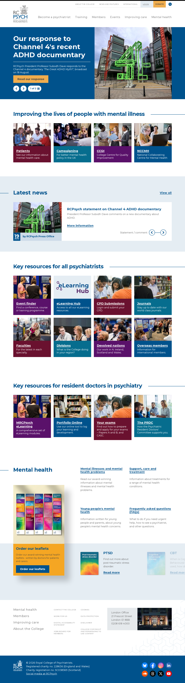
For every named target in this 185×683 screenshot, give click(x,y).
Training (81, 17)
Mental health (161, 17)
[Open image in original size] (20, 14)
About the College (85, 4)
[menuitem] (54, 17)
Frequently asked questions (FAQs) (150, 510)
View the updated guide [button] (34, 76)
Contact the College (65, 610)
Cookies (85, 610)
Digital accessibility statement (64, 624)
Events (115, 17)
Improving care (136, 17)
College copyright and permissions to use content (91, 631)
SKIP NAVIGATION (70, 3)
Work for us (60, 616)
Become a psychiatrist (54, 17)
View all (166, 192)
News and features (109, 4)
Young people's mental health (97, 510)
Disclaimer (86, 623)
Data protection (90, 616)
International (130, 4)
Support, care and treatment (142, 470)
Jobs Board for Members (62, 632)
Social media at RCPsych (41, 673)
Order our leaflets (32, 569)
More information (80, 225)
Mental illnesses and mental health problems (101, 470)
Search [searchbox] (170, 4)
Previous (16, 89)
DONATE (159, 4)
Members (99, 17)
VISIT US (167, 628)
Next (24, 89)
